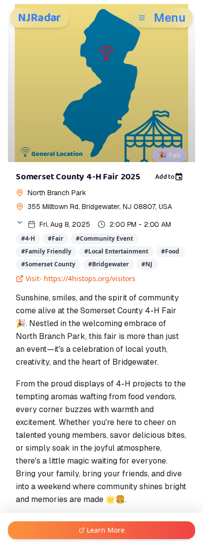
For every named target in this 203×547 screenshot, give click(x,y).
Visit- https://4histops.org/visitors (80, 278)
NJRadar (39, 17)
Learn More (106, 530)
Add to (164, 177)
